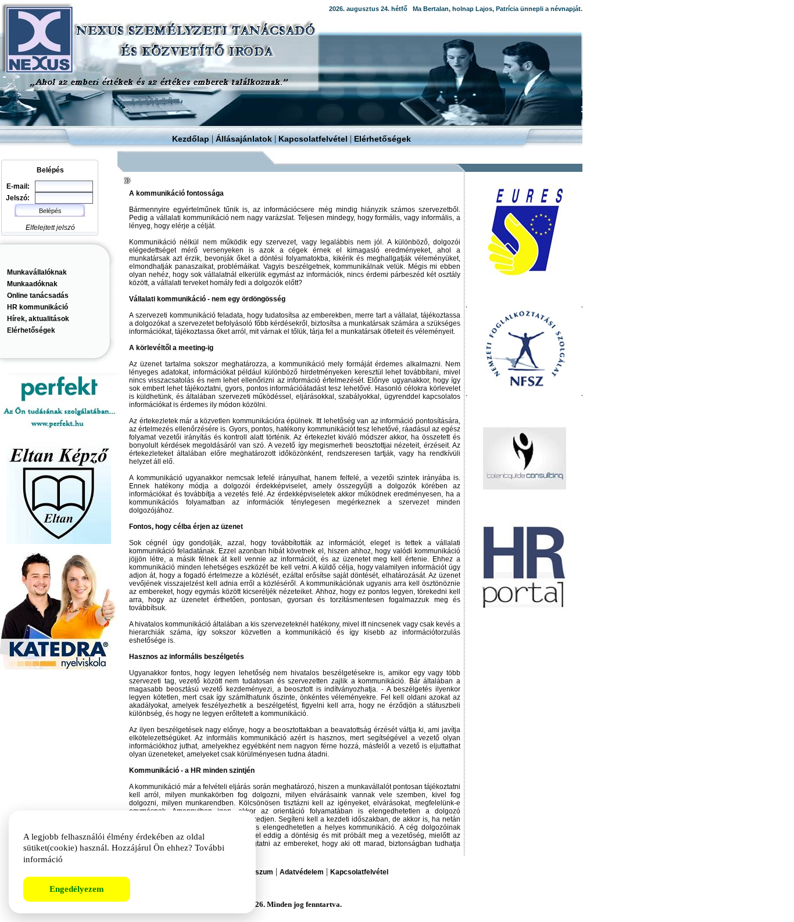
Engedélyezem (76, 889)
